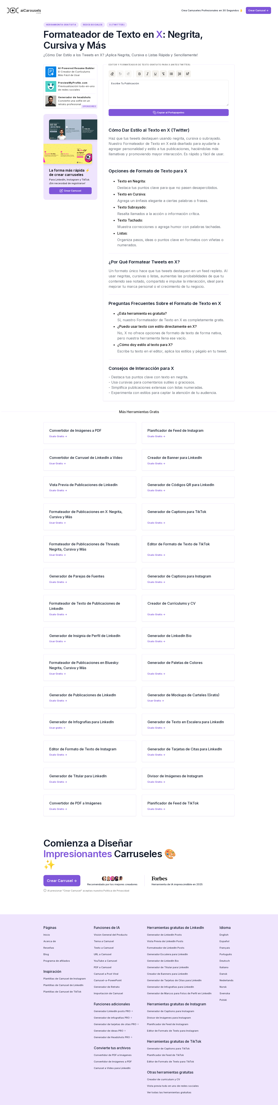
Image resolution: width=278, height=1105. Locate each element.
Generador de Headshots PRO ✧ (113, 1037)
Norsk (223, 986)
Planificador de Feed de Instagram (167, 1024)
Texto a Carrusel (104, 947)
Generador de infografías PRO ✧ (113, 1017)
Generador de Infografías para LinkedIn (170, 986)
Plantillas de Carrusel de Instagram (64, 978)
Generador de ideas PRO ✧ (110, 1030)
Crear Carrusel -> (258, 10)
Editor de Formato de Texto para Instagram (173, 1030)
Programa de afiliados (56, 960)
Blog (46, 954)
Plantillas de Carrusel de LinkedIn (63, 985)
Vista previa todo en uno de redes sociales (173, 1085)
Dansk (223, 973)
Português (226, 954)
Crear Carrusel (72, 190)
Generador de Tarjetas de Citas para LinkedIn (174, 980)
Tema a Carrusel (104, 941)
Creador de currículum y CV (163, 1079)
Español (224, 941)
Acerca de (49, 941)
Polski (223, 999)
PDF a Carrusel (102, 967)
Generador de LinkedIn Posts (164, 934)
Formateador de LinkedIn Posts (165, 947)
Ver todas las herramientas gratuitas (169, 1092)
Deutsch (225, 960)
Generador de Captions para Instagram (170, 1011)
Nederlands (226, 980)
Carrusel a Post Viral (106, 973)
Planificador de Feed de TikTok (165, 1055)
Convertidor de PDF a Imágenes (113, 1055)
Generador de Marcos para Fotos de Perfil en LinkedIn (179, 993)
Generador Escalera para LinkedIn (167, 954)
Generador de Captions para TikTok (168, 1048)
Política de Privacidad (116, 890)
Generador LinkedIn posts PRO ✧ (113, 1011)
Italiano (224, 967)
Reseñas (48, 947)
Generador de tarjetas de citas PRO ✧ (116, 1024)
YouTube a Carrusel (105, 960)
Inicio (46, 934)
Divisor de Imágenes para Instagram (169, 1017)
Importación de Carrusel (108, 993)
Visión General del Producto (110, 934)
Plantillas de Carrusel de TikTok (62, 991)
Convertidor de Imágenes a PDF (113, 1061)
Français (225, 947)
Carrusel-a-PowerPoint (108, 980)
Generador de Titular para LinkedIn (168, 967)
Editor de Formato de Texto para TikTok (170, 1061)
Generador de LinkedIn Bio (163, 960)
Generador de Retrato (107, 986)
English (224, 934)
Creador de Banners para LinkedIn (167, 973)
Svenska (225, 993)
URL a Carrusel (102, 954)
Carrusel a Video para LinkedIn (112, 1068)
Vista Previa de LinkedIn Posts (165, 941)
